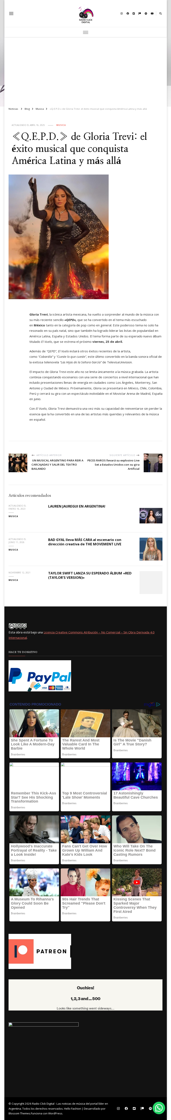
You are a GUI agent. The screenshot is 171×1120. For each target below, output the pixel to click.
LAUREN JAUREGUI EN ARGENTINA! (76, 506)
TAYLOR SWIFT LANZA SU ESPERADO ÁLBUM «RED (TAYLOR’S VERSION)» (90, 575)
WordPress (55, 1113)
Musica (61, 125)
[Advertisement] (85, 70)
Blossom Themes (19, 1113)
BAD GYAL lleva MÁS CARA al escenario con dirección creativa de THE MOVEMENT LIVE (84, 541)
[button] (159, 1108)
